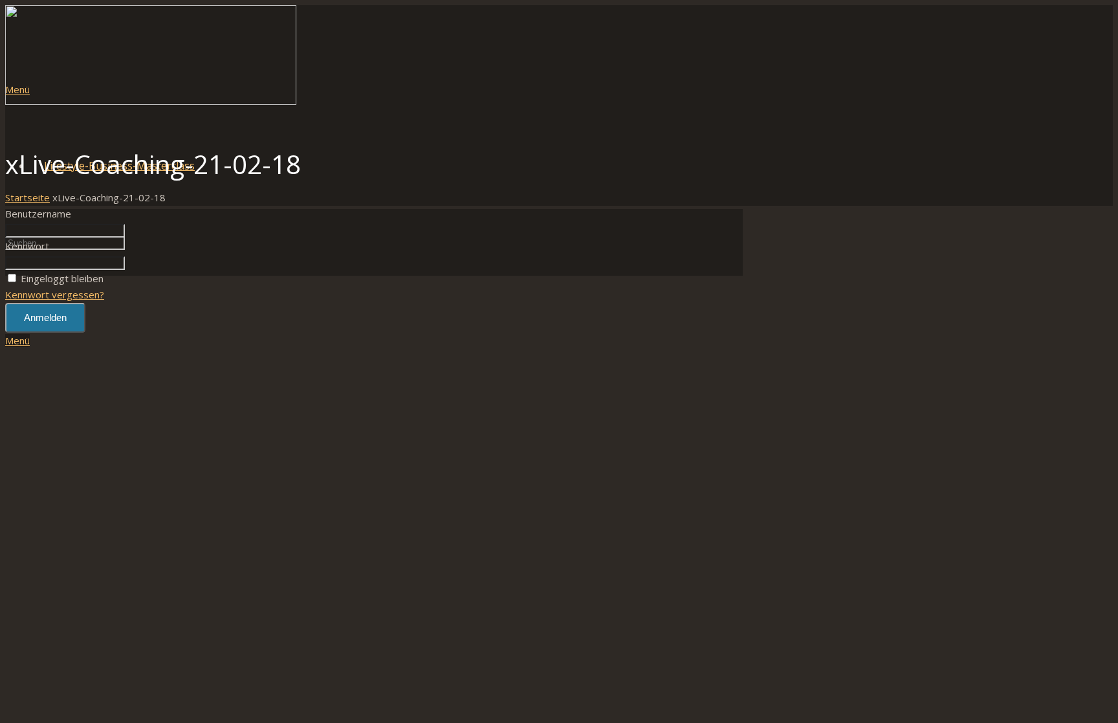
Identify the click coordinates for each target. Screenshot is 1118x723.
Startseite (27, 197)
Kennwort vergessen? (54, 294)
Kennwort (27, 245)
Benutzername (38, 213)
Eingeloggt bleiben (62, 278)
